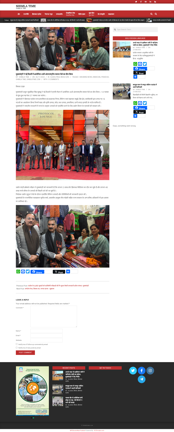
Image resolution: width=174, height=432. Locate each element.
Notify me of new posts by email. (29, 348)
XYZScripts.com (99, 430)
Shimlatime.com (33, 79)
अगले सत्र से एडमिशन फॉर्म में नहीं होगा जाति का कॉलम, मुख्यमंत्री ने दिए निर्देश (74, 374)
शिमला (58, 77)
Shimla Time (21, 79)
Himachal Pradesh (101, 77)
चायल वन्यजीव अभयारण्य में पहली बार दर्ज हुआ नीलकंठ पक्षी (152, 20)
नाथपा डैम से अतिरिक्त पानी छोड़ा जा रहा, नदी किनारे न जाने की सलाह (49, 20)
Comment (20, 308)
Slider (53, 77)
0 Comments (53, 79)
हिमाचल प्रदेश (65, 77)
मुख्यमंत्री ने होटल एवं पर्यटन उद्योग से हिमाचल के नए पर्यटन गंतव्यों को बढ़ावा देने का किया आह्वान (102, 20)
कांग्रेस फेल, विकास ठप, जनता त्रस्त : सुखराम (39, 289)
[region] (32, 392)
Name (18, 331)
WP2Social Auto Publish (77, 430)
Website (19, 340)
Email (18, 335)
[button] (20, 391)
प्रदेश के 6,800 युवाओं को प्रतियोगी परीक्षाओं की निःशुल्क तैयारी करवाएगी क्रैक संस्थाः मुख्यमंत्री (58, 286)
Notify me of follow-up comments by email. (33, 344)
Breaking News (86, 77)
